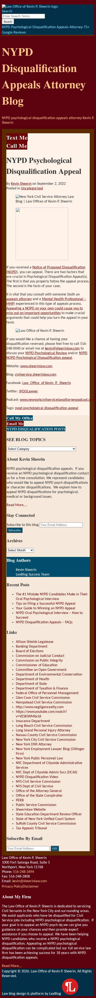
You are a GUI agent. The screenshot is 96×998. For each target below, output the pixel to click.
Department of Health (32, 679)
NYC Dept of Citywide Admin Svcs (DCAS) (46, 772)
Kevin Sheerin (21, 184)
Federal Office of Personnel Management (47, 693)
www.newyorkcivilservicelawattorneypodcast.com (57, 400)
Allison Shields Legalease (34, 642)
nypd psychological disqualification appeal (46, 408)
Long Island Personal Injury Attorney (43, 730)
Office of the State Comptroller (39, 796)
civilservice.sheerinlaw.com (35, 375)
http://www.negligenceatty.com (40, 707)
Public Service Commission (36, 805)
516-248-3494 (23, 872)
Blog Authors (19, 560)
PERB (20, 800)
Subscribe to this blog (23, 525)
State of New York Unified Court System (45, 819)
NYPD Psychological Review (46, 353)
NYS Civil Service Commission (38, 782)
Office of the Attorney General (39, 791)
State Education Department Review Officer (49, 814)
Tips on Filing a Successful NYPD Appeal (45, 604)
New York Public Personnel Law (39, 758)
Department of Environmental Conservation (49, 674)
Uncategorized (32, 188)
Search (8, 21)
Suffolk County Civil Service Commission (46, 824)
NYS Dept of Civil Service (34, 786)
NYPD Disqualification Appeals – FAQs (44, 622)
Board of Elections (29, 651)
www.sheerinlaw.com (36, 366)
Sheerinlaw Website (31, 810)
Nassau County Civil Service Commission (46, 735)
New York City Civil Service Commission (45, 740)
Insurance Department (33, 721)
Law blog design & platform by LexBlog (32, 994)
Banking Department (31, 646)
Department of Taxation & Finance (42, 688)
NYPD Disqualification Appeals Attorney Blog (44, 75)
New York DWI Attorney (33, 744)
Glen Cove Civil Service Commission (43, 698)
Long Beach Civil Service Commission (44, 726)
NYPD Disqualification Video (37, 777)
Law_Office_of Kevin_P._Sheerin (46, 383)
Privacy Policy (12, 886)
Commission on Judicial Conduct (40, 656)
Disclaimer (31, 886)
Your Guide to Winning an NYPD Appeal (45, 608)
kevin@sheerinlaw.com (62, 348)
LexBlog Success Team (32, 574)
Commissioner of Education (36, 665)
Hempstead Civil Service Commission (44, 702)
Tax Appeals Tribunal (31, 828)
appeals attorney (19, 299)
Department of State (31, 684)
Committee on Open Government (41, 670)
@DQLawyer (28, 391)
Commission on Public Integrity (39, 660)
